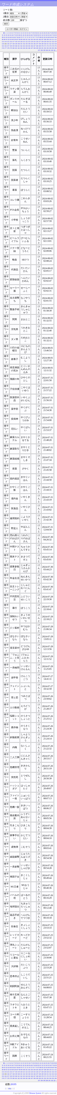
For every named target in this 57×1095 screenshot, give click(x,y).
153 (53, 44)
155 (3, 46)
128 (42, 41)
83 (46, 37)
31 (2, 35)
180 (13, 48)
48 (35, 35)
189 (37, 48)
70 (21, 37)
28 (52, 33)
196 (55, 48)
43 (25, 35)
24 (44, 33)
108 (45, 39)
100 (24, 39)
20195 (13, 1084)
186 (29, 48)
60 (2, 37)
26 (48, 33)
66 (14, 37)
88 (56, 37)
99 (21, 39)
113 (3, 41)
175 (55, 46)
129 (45, 41)
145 (32, 44)
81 (42, 37)
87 (54, 37)
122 (26, 41)
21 (38, 33)
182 (19, 48)
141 (21, 44)
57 (52, 35)
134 (3, 44)
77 (35, 37)
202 (52, 50)
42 (23, 35)
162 (21, 46)
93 (10, 39)
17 (31, 33)
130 (47, 41)
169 (40, 46)
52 (42, 35)
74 (29, 37)
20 (37, 33)
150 (45, 44)
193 (47, 48)
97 (18, 39)
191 (42, 48)
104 (34, 39)
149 (42, 44)
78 (37, 37)
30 (56, 33)
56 (50, 35)
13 (23, 33)
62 (6, 37)
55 (48, 35)
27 (50, 33)
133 (55, 41)
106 (40, 39)
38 (16, 35)
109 (47, 39)
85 (50, 37)
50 (38, 35)
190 (40, 48)
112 (55, 39)
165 (29, 46)
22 (40, 33)
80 (40, 37)
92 (8, 39)
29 (54, 33)
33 (6, 35)
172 (47, 46)
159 (13, 46)
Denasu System (35, 1093)
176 (3, 48)
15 (27, 33)
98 (19, 39)
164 (26, 46)
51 (40, 35)
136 (8, 44)
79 (38, 37)
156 (5, 46)
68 (18, 37)
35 (10, 35)
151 (47, 44)
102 (29, 39)
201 (49, 50)
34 (8, 35)
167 (34, 46)
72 (25, 37)
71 (23, 37)
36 (12, 35)
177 (5, 48)
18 (33, 33)
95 (14, 39)
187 (32, 48)
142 (24, 44)
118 (16, 41)
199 (44, 50)
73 (27, 37)
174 (53, 46)
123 (29, 41)
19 (35, 33)
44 (27, 35)
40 (19, 35)
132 (53, 41)
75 (31, 37)
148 (40, 44)
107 (42, 39)
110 (50, 39)
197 (39, 50)
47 (33, 35)
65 (12, 37)
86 (52, 37)
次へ (55, 50)
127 (40, 41)
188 (34, 48)
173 (50, 46)
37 (14, 35)
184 (24, 48)
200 (47, 50)
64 (10, 37)
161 (19, 46)
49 (37, 35)
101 (26, 39)
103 (32, 39)
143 (26, 44)
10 (18, 33)
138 (13, 44)
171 (45, 46)
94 (12, 39)
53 (44, 35)
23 (42, 33)
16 (29, 33)
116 (11, 41)
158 (11, 46)
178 (8, 48)
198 (41, 50)
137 (11, 44)
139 (16, 44)
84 (48, 37)
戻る (9, 1088)
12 (21, 33)
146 (34, 44)
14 (25, 33)
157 (8, 46)
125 (34, 41)
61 (4, 37)
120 (21, 41)
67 (16, 37)
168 (37, 46)
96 (16, 39)
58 (54, 35)
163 (24, 46)
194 (50, 48)
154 (55, 44)
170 (42, 46)
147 (37, 44)
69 (19, 37)
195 (53, 48)
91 (6, 39)
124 (32, 41)
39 (18, 35)
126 (37, 41)
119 (19, 41)
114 (5, 41)
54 (46, 35)
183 (21, 48)
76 (33, 37)
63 (8, 37)
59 (56, 35)
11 (19, 33)
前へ (4, 33)
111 (53, 39)
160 (16, 46)
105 (37, 39)
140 (19, 44)
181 (16, 48)
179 (11, 48)
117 (13, 41)
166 (32, 46)
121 (24, 41)
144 (29, 44)
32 (4, 35)
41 (21, 35)
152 (50, 44)
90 (4, 39)
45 (29, 35)
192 (45, 48)
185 (26, 48)
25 (46, 33)
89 (2, 39)
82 (44, 37)
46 (31, 35)
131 (50, 41)
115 (8, 41)
